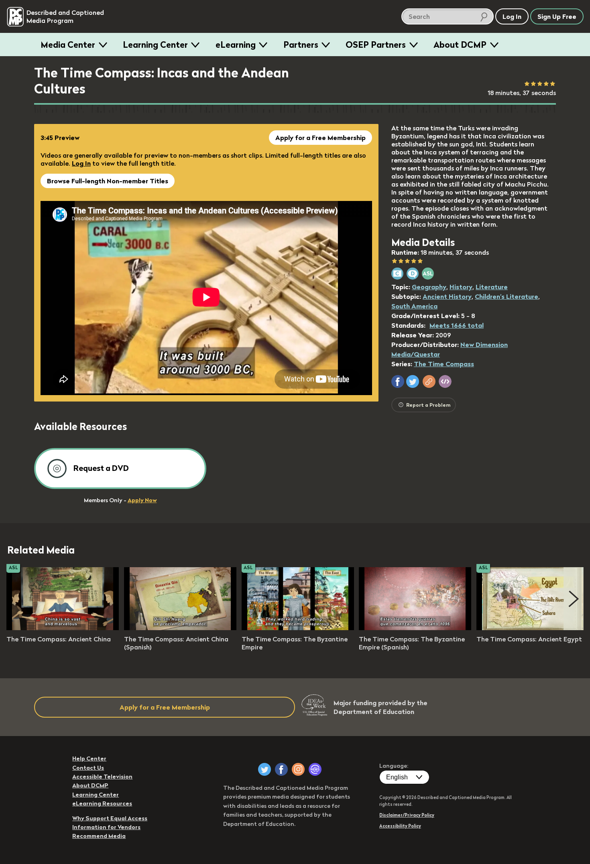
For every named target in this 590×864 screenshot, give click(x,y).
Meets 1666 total (456, 325)
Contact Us (88, 767)
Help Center (89, 758)
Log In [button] (512, 16)
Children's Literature (506, 296)
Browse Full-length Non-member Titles (107, 181)
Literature (492, 287)
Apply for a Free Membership (320, 138)
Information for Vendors (106, 827)
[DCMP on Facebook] (281, 769)
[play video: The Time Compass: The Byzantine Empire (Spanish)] (415, 628)
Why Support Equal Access (109, 818)
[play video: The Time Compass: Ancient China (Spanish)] (180, 628)
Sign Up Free (556, 16)
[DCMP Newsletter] (315, 769)
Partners (300, 44)
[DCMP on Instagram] (298, 769)
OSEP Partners (376, 44)
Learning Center (155, 44)
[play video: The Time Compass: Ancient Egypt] (532, 628)
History (461, 287)
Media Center (68, 44)
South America (414, 306)
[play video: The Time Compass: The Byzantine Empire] (298, 628)
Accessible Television (102, 776)
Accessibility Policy (400, 826)
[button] (397, 381)
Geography (429, 287)
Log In (81, 163)
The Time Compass (444, 364)
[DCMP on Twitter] (264, 769)
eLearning (236, 44)
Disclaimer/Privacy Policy (406, 815)
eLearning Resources (102, 803)
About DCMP (459, 44)
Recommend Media (99, 836)
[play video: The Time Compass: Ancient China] (62, 628)
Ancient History (447, 296)
